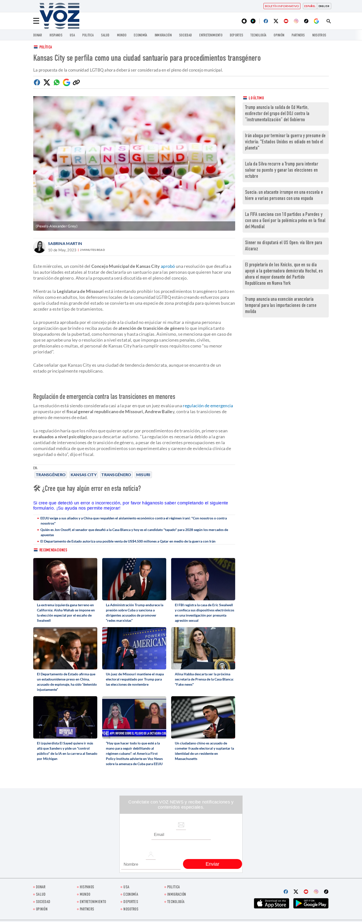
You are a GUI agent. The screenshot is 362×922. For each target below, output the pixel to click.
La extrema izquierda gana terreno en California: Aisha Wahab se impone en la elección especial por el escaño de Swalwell (66, 612)
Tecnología (258, 35)
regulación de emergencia (208, 405)
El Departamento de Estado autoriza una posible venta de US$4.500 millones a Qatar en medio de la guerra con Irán (127, 541)
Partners (298, 35)
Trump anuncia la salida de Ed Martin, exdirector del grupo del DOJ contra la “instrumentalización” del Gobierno (277, 114)
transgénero (51, 474)
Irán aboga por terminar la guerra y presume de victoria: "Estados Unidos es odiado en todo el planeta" (285, 142)
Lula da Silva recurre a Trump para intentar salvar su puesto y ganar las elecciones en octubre (281, 170)
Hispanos (55, 35)
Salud (105, 35)
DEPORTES (236, 35)
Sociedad (185, 35)
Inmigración (163, 35)
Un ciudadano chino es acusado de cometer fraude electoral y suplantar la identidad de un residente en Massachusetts (204, 751)
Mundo (122, 35)
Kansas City (84, 474)
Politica (88, 35)
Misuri (143, 474)
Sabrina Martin (65, 243)
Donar (37, 35)
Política (45, 47)
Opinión (279, 35)
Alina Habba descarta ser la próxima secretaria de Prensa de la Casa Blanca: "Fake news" (204, 679)
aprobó (168, 266)
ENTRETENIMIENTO (210, 35)
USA (72, 35)
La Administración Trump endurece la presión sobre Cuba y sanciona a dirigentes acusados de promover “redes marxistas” (134, 612)
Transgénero (116, 474)
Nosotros (319, 35)
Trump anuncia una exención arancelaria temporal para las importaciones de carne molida (280, 306)
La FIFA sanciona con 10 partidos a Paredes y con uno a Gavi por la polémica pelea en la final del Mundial (285, 221)
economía (140, 35)
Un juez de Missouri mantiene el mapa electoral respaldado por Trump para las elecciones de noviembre (135, 679)
